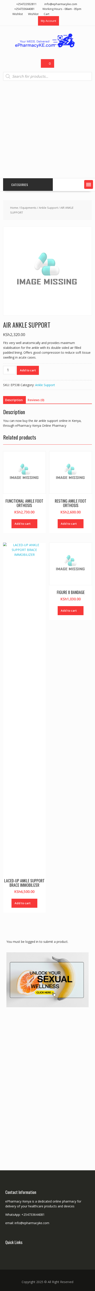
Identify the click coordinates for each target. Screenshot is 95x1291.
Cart (46, 14)
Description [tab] (14, 400)
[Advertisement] (47, 129)
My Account (48, 21)
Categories (19, 184)
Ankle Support (48, 208)
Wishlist (17, 14)
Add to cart (28, 370)
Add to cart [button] (22, 524)
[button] (88, 184)
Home (14, 208)
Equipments (28, 208)
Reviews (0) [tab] (36, 400)
